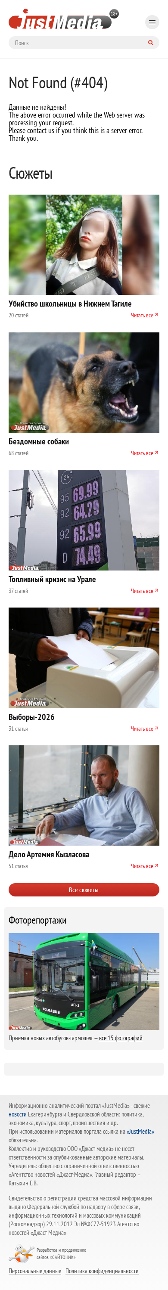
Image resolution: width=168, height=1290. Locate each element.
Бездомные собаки (39, 441)
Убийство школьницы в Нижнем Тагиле (70, 303)
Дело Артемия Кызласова (49, 854)
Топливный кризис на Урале (52, 579)
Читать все (142, 315)
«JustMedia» (140, 1131)
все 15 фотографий (121, 1038)
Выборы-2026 (32, 717)
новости (18, 1114)
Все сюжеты (84, 889)
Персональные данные (35, 1270)
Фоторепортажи (38, 920)
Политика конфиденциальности (102, 1270)
